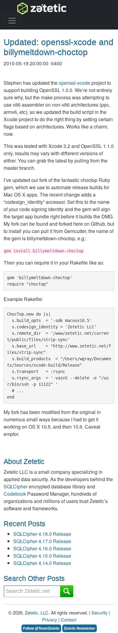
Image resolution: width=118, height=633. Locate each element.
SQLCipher (16, 486)
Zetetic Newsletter (79, 628)
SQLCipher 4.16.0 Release (42, 548)
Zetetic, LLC (36, 612)
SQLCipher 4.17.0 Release (42, 541)
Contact (68, 619)
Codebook (15, 493)
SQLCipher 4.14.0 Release (42, 562)
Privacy (49, 619)
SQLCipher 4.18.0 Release (42, 533)
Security (99, 612)
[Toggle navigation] (12, 21)
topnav (26, 8)
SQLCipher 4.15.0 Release (42, 555)
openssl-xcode (74, 82)
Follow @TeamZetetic (41, 628)
